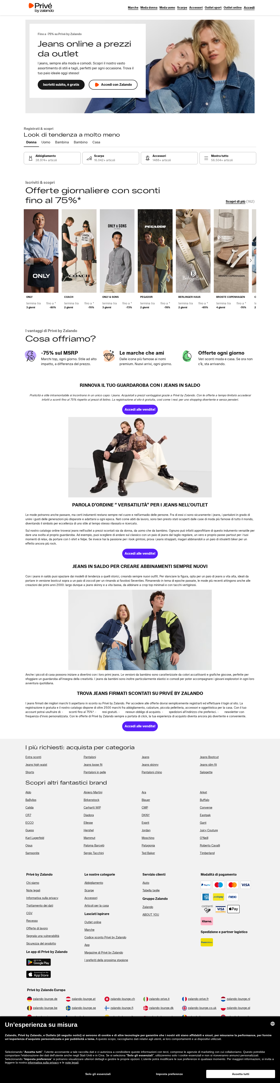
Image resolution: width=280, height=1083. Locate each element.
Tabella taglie (151, 890)
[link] (249, 7)
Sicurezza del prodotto (41, 943)
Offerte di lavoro (37, 928)
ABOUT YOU (150, 914)
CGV (29, 913)
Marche (89, 930)
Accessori (90, 898)
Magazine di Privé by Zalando (103, 952)
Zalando (147, 907)
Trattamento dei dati (39, 905)
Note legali (33, 890)
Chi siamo (32, 883)
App (87, 945)
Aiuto (145, 883)
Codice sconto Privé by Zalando (105, 937)
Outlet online (92, 922)
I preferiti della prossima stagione (106, 960)
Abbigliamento (93, 883)
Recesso (32, 921)
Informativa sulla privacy (42, 898)
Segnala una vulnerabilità (42, 936)
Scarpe (89, 890)
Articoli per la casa (96, 905)
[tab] (31, 142)
